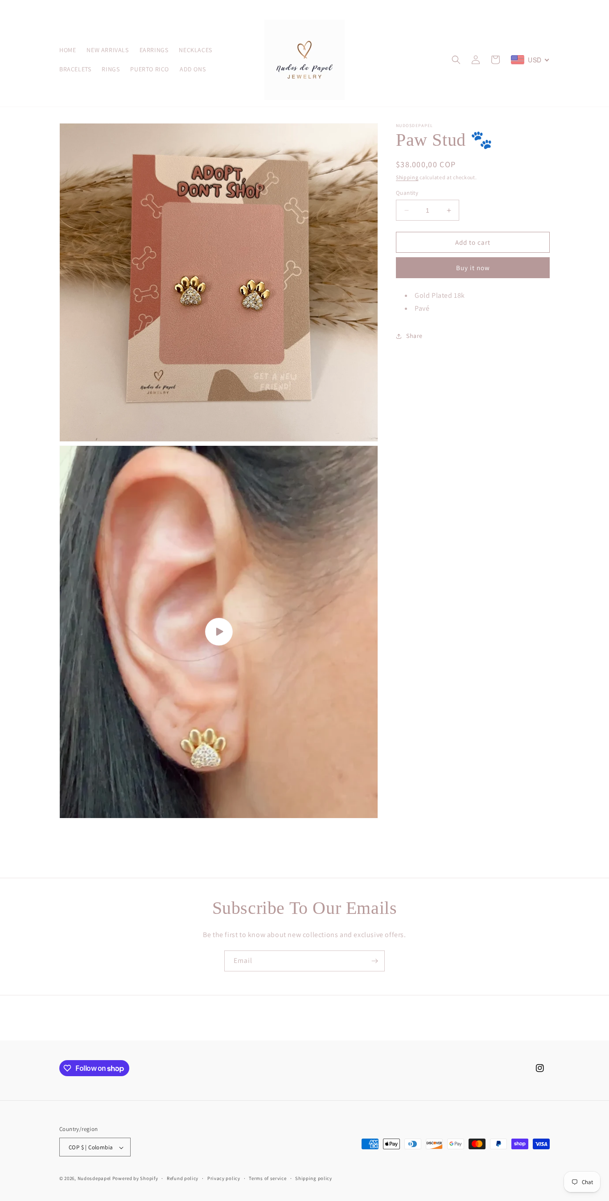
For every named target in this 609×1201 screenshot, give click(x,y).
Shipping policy (313, 1178)
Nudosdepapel (94, 1179)
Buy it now (473, 268)
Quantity (407, 193)
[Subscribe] (374, 960)
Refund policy (182, 1178)
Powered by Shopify (135, 1179)
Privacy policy (223, 1178)
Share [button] (414, 336)
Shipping (407, 177)
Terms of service (267, 1178)
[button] (456, 60)
